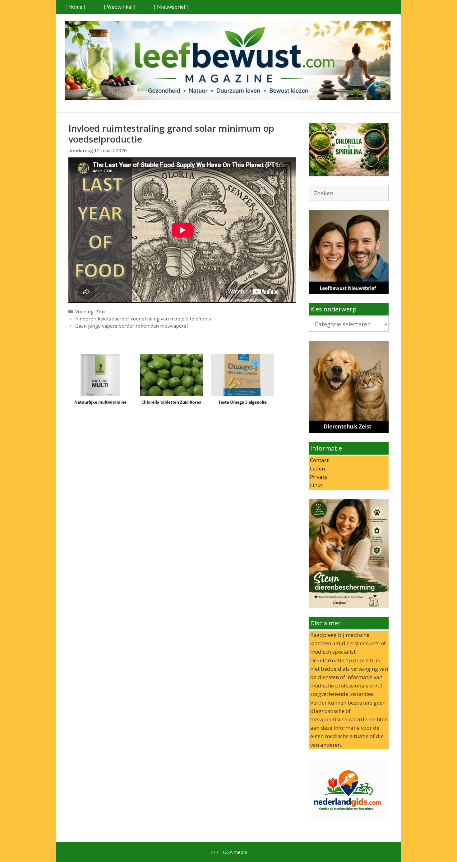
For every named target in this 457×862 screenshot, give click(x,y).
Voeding (84, 311)
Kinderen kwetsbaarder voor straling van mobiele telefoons (143, 318)
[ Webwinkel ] (119, 6)
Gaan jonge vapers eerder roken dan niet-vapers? (132, 326)
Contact (319, 460)
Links (316, 485)
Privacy (318, 476)
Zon (100, 311)
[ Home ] (75, 6)
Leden (317, 468)
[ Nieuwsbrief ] (171, 6)
